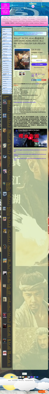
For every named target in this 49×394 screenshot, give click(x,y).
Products (18, 28)
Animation (15, 21)
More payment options (39, 67)
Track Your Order (24, 25)
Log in (31, 3)
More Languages (32, 19)
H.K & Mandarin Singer (7, 21)
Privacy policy (14, 380)
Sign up (34, 3)
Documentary (29, 21)
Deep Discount (19, 23)
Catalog (31, 23)
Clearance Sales (23, 17)
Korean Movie (6, 19)
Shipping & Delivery (29, 380)
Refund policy (21, 380)
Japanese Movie (32, 17)
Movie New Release (15, 17)
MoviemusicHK (26, 390)
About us (42, 23)
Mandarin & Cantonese (16, 19)
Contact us (36, 23)
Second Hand (26, 23)
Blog (9, 17)
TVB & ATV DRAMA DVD (41, 19)
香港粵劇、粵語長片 (9, 23)
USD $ (24, 373)
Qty (32, 54)
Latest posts (7, 93)
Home (4, 17)
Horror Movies (22, 21)
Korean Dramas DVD (41, 17)
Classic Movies (36, 21)
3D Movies (24, 19)
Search (9, 380)
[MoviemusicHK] (5, 9)
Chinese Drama (43, 21)
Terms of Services (37, 380)
